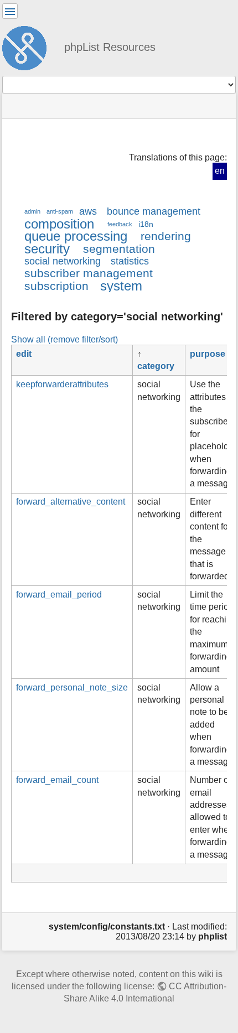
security (47, 248)
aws (88, 211)
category (155, 366)
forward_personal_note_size (72, 687)
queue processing (75, 236)
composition (59, 223)
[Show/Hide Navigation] (10, 11)
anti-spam (59, 211)
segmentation (119, 248)
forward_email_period (59, 594)
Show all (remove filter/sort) (64, 339)
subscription (56, 285)
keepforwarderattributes (62, 384)
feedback (119, 224)
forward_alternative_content (70, 501)
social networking (62, 261)
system (121, 285)
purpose (207, 354)
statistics (130, 261)
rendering (166, 236)
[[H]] (28, 46)
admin (32, 211)
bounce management (153, 211)
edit (24, 354)
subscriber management (88, 273)
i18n (145, 224)
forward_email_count (57, 780)
